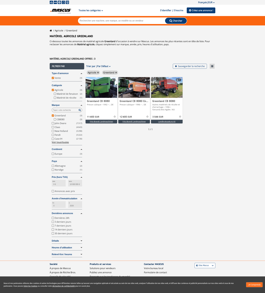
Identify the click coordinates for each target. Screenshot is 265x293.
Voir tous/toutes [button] (60, 142)
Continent (57, 149)
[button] (67, 66)
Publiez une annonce (101, 272)
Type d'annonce (60, 73)
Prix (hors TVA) (60, 177)
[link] (101, 87)
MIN (53, 181)
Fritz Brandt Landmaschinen (101, 121)
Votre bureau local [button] (153, 268)
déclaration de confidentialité (63, 286)
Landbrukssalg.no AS (166, 121)
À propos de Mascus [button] (60, 268)
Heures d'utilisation (62, 247)
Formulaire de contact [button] (155, 272)
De (53, 203)
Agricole (59, 30)
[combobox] (196, 265)
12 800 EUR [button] (126, 117)
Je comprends (254, 285)
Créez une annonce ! (202, 10)
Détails (55, 241)
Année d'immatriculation (64, 198)
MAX (70, 181)
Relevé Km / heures (62, 254)
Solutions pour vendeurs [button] (103, 268)
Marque (56, 105)
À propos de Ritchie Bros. (63, 272)
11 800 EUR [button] (93, 117)
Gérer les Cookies (30, 286)
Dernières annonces (62, 213)
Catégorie (57, 85)
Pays (54, 161)
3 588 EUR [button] (157, 117)
